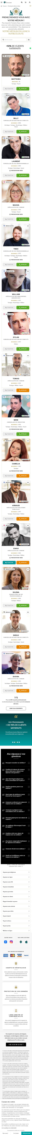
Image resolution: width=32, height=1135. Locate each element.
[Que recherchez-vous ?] (21, 2)
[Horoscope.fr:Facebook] (5, 941)
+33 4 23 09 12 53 (16, 1044)
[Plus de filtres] (28, 39)
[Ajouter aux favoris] (28, 56)
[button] (25, 2)
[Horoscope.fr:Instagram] (11, 941)
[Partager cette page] (30, 6)
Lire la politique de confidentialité (9, 1128)
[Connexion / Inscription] (29, 2)
